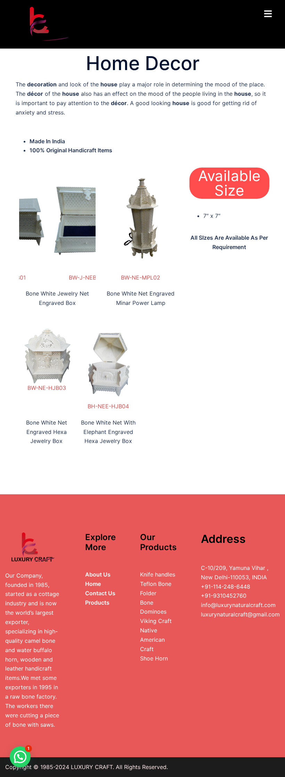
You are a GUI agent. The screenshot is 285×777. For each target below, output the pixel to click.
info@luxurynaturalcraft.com (238, 604)
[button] (20, 756)
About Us (98, 574)
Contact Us (100, 593)
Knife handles (157, 574)
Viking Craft (156, 620)
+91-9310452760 (223, 595)
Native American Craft (152, 639)
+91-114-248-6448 (225, 586)
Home (93, 583)
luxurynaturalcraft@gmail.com (240, 614)
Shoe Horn (154, 658)
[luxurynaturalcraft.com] (43, 23)
